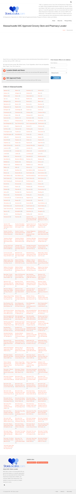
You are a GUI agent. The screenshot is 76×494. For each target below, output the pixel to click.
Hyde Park (40, 142)
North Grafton (18, 178)
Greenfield (17, 134)
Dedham (17, 117)
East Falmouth (18, 123)
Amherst (40, 90)
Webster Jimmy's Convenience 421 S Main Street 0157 (31, 297)
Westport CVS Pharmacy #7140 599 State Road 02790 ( (31, 335)
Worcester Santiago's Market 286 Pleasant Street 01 (43, 420)
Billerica (40, 101)
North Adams (29, 172)
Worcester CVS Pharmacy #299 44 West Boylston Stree (31, 385)
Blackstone (6, 104)
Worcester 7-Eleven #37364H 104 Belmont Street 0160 (8, 371)
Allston (16, 90)
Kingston (40, 145)
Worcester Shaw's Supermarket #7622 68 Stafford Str (8, 425)
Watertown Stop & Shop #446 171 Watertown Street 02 (43, 290)
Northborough (29, 181)
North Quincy (41, 178)
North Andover (41, 172)
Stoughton (40, 211)
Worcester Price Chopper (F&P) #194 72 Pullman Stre (31, 405)
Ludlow (16, 153)
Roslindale (17, 194)
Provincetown (41, 189)
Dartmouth (6, 117)
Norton (39, 181)
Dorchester (29, 117)
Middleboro (17, 164)
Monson (28, 167)
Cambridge (17, 109)
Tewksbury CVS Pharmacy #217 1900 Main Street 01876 (43, 233)
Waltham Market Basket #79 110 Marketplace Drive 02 (20, 269)
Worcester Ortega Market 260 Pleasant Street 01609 (31, 399)
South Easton (29, 205)
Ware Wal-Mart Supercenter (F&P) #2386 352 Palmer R (31, 276)
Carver (39, 109)
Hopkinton (6, 142)
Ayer (5, 98)
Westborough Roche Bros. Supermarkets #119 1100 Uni (43, 318)
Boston (16, 104)
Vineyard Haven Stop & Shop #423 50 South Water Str (43, 247)
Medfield (6, 161)
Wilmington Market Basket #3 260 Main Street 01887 (8, 356)
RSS (4, 484)
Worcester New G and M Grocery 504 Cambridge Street (8, 399)
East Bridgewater (8, 123)
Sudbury (28, 214)
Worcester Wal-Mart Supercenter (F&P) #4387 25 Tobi (42, 440)
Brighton (17, 107)
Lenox (39, 148)
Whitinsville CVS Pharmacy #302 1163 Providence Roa (31, 342)
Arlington (17, 93)
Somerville (28, 203)
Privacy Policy (68, 20)
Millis (16, 167)
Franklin (17, 131)
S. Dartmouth (18, 197)
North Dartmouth (42, 175)
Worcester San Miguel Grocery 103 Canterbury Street (19, 420)
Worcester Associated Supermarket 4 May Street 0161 (31, 371)
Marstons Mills (18, 159)
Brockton (28, 107)
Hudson (17, 142)
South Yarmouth (7, 208)
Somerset (17, 203)
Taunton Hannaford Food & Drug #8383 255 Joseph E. (19, 225)
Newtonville (17, 172)
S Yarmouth (6, 197)
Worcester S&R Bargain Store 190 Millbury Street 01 (8, 420)
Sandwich (6, 200)
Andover (6, 93)
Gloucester (40, 131)
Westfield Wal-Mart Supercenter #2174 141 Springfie (8, 335)
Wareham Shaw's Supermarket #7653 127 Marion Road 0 (31, 283)
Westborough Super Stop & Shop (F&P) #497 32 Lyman (20, 323)
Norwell (5, 183)
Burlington (6, 109)
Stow (5, 214)
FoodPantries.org (31, 462)
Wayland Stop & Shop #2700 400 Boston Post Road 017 (9, 297)
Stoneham (28, 211)
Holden (28, 139)
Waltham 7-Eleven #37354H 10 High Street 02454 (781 (30, 261)
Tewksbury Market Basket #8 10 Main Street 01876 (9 (19, 240)
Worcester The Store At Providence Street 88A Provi (9, 440)
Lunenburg (29, 153)
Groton (28, 134)
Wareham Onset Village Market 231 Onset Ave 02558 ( (19, 283)
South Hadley (41, 205)
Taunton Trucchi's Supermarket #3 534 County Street (20, 233)
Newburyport (41, 170)
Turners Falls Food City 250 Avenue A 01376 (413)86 (8, 247)
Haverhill (6, 139)
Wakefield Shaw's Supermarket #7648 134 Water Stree (31, 254)
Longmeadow (41, 150)
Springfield (17, 211)
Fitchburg (28, 128)
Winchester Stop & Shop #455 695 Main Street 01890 (31, 356)
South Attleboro (41, 203)
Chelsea (28, 112)
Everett (28, 126)
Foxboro (40, 128)
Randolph (17, 192)
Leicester (28, 148)
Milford (39, 164)
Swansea (17, 216)
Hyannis (28, 142)
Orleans (40, 183)
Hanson (28, 137)
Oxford (5, 186)
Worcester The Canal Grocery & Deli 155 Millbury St (20, 433)
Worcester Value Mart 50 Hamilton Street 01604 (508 (31, 440)
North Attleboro (7, 175)
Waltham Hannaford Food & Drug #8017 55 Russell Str (8, 269)
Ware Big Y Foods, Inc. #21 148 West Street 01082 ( (8, 276)
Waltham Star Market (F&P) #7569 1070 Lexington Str (43, 269)
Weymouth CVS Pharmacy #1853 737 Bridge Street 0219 (9, 342)
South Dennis (18, 205)
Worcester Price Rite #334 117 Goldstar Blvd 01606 (31, 412)
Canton (28, 109)
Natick (5, 170)
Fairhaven (40, 126)
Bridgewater (6, 107)
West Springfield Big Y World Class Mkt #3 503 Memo (31, 312)
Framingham (7, 131)
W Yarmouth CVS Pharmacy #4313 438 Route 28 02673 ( (9, 254)
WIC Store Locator (22, 10)
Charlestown (7, 112)
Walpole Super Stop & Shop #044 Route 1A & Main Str (8, 261)
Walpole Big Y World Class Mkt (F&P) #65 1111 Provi (43, 254)
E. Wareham (29, 120)
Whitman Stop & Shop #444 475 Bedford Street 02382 (20, 349)
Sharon (39, 200)
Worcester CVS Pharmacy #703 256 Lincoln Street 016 (8, 392)
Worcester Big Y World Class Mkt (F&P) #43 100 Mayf (43, 371)
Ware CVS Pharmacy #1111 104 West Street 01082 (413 (20, 276)
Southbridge (29, 208)
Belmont (17, 101)
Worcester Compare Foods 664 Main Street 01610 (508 (8, 378)
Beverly (28, 101)
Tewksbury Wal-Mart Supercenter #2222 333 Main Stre (31, 240)
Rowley (28, 194)
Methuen (6, 164)
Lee (16, 148)
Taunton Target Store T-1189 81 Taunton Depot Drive (43, 225)
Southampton (18, 208)
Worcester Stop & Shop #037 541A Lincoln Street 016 (30, 425)
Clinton (16, 115)
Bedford (28, 98)
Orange (28, 183)
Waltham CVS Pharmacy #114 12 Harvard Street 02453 (43, 261)
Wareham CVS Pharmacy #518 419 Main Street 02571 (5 (9, 283)
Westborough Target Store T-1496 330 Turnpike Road (31, 323)
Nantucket (40, 167)
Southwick (40, 208)
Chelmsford (18, 112)
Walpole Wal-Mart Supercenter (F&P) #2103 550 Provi (19, 261)
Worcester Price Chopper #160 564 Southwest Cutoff (8, 412)
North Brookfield (30, 175)
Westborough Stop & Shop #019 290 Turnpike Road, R (8, 323)
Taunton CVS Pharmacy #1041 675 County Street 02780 (31, 218)
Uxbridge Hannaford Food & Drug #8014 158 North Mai (31, 247)
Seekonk (28, 200)
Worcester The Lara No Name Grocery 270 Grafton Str (31, 433)
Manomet (17, 156)
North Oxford (29, 178)
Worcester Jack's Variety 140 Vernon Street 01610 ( (42, 392)
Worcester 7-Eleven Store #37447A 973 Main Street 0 (19, 371)
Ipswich (17, 145)
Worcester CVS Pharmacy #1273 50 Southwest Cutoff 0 (43, 378)
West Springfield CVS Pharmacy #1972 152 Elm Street (43, 312)
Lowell (5, 153)
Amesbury (28, 90)
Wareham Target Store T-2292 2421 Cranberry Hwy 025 (42, 283)
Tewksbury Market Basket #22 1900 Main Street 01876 (8, 240)
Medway (28, 161)
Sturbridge (17, 214)
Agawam (6, 90)
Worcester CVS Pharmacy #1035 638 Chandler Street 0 (20, 378)
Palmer (16, 186)
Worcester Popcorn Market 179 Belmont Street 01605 (43, 399)
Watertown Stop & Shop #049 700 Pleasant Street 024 (31, 290)
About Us (60, 20)
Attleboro (6, 96)
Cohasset (28, 115)
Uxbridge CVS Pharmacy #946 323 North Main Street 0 (20, 247)
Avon (39, 96)
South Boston (7, 205)
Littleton (28, 150)
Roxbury (40, 194)
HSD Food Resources (42, 462)
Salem (39, 197)
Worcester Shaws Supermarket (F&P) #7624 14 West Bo (19, 425)
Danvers (40, 115)
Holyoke (40, 139)
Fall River (6, 128)
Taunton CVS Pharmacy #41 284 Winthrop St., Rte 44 (43, 218)
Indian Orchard (7, 145)
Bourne (28, 104)
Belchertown (41, 98)
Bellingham (6, 101)
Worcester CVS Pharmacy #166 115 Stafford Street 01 (20, 385)
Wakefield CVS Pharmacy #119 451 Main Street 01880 (20, 254)
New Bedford (29, 170)
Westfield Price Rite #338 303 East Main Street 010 (31, 329)
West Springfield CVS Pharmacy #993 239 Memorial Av (9, 318)
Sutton (39, 214)
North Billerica (18, 175)
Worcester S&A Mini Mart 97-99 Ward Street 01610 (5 (42, 412)
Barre (16, 98)
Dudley (5, 120)
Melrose (40, 161)
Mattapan (40, 159)
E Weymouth (18, 120)
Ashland (28, 93)
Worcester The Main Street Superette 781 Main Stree (43, 433)
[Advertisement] (38, 43)
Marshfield (6, 159)
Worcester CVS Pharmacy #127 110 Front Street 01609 (31, 378)
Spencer (6, 211)
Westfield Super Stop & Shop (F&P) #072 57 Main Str (43, 329)
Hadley (39, 134)
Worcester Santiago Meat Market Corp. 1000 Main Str (31, 420)
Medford (17, 161)
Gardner (28, 131)
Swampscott (6, 216)
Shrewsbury (6, 203)
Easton (5, 126)
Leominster (6, 150)
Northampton (18, 181)
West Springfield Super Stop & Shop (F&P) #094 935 (30, 318)
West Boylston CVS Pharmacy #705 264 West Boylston (8, 305)
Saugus (17, 200)
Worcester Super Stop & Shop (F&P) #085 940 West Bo (8, 433)
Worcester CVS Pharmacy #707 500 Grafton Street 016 (20, 392)
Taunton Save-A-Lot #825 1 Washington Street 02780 (31, 225)
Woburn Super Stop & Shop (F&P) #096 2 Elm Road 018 (20, 363)
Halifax (5, 137)
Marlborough (41, 156)
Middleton (28, 164)
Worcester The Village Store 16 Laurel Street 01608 (19, 440)
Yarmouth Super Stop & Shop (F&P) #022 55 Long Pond (9, 447)
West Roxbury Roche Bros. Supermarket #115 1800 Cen (9, 312)
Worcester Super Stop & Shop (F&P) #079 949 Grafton (43, 425)
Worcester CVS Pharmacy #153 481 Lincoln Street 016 (8, 385)
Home (53, 20)
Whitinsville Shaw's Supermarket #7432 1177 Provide (42, 342)
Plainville (17, 189)
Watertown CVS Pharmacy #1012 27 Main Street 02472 (20, 290)
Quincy (5, 192)
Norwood (17, 183)
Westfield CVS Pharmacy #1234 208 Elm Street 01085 (20, 329)
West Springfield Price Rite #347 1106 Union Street (20, 318)
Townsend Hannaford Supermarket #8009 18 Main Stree (43, 240)
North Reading (7, 181)
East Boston (41, 120)
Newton (5, 172)
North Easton (7, 178)
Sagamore (28, 197)
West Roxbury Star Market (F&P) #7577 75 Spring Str (20, 312)
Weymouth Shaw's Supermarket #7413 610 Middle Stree (19, 342)
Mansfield (28, 156)
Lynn (39, 153)
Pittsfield (6, 189)
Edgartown (17, 126)
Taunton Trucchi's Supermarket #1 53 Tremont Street (8, 233)
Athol (39, 93)
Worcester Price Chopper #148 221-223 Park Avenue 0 (42, 405)
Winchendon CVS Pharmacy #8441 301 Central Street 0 (20, 356)
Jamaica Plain (29, 145)
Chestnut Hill (41, 112)
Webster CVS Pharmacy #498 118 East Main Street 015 (20, 297)
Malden (5, 156)
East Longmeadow (30, 123)
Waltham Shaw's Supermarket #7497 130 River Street (31, 269)
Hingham (17, 139)
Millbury (5, 167)
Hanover (17, 137)
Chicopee (6, 115)
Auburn (17, 96)
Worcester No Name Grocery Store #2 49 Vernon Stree (20, 399)
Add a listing (69, 491)
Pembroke (40, 186)
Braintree (40, 104)
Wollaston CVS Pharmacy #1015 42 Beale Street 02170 (43, 363)
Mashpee (28, 159)
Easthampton (41, 123)
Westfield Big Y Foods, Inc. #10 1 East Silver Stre (8, 329)
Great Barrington (8, 134)
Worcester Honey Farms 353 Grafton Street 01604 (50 (30, 392)
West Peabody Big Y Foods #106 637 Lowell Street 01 (43, 305)
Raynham (28, 192)
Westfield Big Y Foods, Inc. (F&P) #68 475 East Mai (43, 323)
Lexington (17, 150)
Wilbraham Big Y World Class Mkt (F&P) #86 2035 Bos (31, 349)
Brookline (40, 107)
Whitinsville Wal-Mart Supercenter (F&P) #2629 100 (8, 349)
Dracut (39, 117)
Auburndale (29, 96)
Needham (17, 170)
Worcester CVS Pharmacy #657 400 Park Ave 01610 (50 (43, 385)
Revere (5, 194)
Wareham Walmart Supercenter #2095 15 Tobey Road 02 (8, 290)
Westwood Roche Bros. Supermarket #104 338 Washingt (42, 335)
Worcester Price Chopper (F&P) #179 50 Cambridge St (20, 405)
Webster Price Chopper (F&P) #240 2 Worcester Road (43, 297)
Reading (40, 192)
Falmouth (17, 128)
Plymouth (28, 189)
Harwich (40, 137)
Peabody (28, 186)
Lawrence (6, 148)
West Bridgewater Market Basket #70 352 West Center (19, 305)
